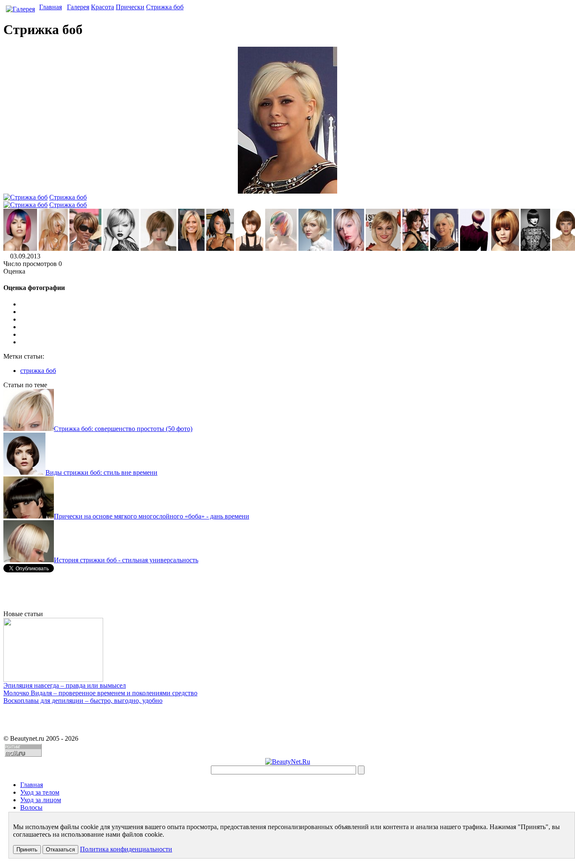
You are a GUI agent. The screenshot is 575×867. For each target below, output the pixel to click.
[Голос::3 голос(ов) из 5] (296, 327)
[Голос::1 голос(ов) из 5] (296, 312)
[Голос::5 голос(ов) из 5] (296, 342)
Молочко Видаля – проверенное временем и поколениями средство (100, 693)
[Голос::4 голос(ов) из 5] (296, 334)
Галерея (78, 7)
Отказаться (60, 849)
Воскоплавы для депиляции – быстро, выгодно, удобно (82, 700)
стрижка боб (38, 370)
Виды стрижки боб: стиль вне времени (101, 472)
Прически (130, 7)
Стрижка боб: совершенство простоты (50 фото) (123, 428)
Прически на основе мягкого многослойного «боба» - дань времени (151, 516)
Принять (26, 849)
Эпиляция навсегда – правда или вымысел (64, 685)
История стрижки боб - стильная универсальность (126, 560)
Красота (102, 7)
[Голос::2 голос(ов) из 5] (296, 319)
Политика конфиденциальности (126, 849)
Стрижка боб (165, 7)
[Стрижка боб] (20, 248)
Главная (50, 7)
